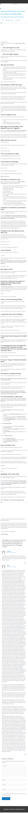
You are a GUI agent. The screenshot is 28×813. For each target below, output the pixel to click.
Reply (25, 562)
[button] (14, 2)
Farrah (8, 565)
